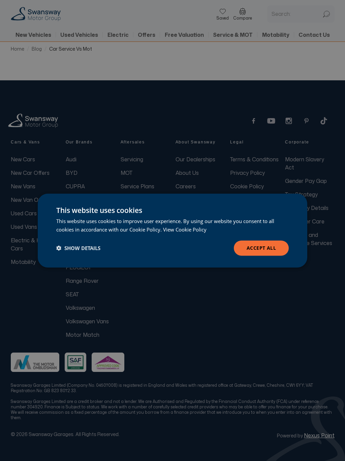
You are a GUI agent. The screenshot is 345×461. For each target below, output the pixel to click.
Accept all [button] (261, 248)
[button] (78, 248)
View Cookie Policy (185, 229)
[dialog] (172, 231)
